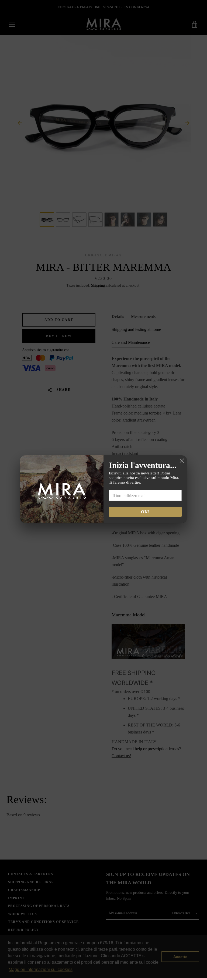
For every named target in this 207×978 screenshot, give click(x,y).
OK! (145, 512)
